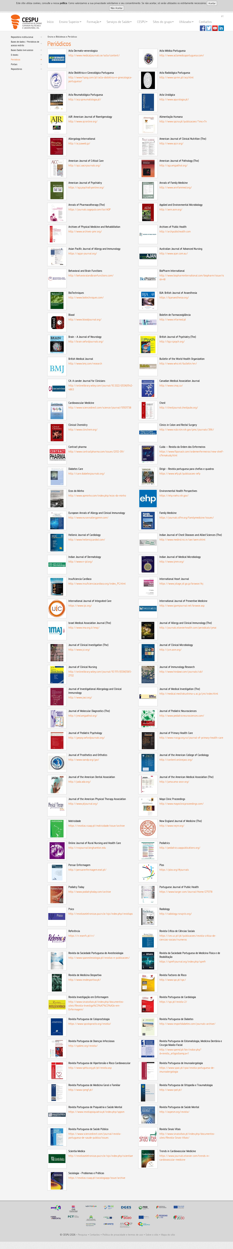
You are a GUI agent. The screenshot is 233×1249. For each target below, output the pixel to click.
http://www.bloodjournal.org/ (85, 319)
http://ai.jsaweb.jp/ (79, 143)
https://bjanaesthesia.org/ (174, 297)
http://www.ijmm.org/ (171, 561)
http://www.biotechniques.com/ (86, 297)
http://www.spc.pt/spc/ (172, 979)
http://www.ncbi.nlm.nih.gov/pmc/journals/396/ (186, 429)
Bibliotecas (61, 36)
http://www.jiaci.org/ (80, 697)
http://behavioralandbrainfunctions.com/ (91, 275)
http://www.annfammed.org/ (175, 187)
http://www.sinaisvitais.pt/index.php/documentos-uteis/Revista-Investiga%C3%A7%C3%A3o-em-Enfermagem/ (96, 1005)
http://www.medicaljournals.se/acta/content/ (94, 55)
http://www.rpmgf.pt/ (80, 1089)
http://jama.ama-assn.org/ (174, 781)
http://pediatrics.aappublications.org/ (179, 847)
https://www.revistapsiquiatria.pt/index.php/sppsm (96, 1111)
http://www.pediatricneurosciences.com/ (181, 715)
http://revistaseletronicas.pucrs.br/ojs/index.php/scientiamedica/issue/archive (111, 1156)
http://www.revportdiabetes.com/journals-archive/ (187, 1023)
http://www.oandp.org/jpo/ (83, 759)
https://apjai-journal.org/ (82, 253)
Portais (14, 64)
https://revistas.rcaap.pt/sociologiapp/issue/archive (96, 1178)
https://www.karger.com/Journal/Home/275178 (185, 891)
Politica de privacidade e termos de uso (122, 1234)
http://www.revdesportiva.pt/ (84, 979)
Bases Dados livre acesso (22, 50)
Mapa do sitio (168, 1234)
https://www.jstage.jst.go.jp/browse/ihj (181, 583)
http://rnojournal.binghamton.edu (87, 847)
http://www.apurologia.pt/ (174, 99)
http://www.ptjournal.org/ (83, 803)
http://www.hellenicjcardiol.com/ (86, 539)
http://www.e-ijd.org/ (80, 561)
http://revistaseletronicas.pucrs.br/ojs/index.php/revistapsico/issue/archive (110, 913)
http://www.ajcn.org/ (171, 143)
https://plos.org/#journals (174, 869)
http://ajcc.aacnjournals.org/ (84, 165)
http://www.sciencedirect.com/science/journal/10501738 (99, 407)
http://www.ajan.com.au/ (173, 253)
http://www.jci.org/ (79, 649)
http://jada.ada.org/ (79, 781)
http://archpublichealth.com (175, 231)
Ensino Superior (69, 22)
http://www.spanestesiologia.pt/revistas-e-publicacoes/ (99, 957)
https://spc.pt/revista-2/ (173, 1001)
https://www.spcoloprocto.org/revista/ (89, 1023)
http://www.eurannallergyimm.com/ (88, 517)
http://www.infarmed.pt (172, 319)
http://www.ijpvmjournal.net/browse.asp (181, 605)
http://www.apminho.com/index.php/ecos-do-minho (97, 495)
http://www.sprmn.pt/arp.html (176, 77)
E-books (14, 54)
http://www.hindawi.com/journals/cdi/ (181, 671)
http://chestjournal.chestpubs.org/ (178, 407)
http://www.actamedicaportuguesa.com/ (181, 55)
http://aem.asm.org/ (170, 209)
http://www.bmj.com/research (85, 363)
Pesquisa (82, 1234)
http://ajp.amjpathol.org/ (173, 165)
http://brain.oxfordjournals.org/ (86, 341)
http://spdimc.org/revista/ (83, 1045)
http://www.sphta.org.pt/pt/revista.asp (90, 1067)
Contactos (205, 22)
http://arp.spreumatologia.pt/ (84, 99)
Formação (93, 22)
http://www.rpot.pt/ (170, 1089)
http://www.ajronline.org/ (83, 121)
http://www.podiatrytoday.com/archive (89, 891)
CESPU (25, 22)
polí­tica (63, 3)
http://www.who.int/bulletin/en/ (178, 363)
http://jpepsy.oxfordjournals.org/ (86, 737)
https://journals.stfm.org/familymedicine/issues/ (186, 517)
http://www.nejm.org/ (171, 825)
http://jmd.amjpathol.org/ (82, 715)
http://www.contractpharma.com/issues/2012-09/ (96, 451)
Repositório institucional (22, 36)
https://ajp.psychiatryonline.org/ (86, 187)
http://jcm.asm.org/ (170, 649)
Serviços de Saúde (118, 22)
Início (50, 22)
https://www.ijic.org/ (80, 605)
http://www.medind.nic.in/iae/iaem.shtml (182, 539)
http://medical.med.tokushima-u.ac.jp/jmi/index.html (188, 693)
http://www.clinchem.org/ (83, 429)
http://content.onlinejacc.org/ (176, 759)
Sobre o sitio (152, 1234)
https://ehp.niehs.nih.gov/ (174, 495)
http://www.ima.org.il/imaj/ (84, 627)
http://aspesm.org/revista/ (174, 1111)
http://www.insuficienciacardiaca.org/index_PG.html (97, 583)
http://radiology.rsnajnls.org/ (175, 913)
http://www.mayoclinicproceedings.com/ (181, 803)
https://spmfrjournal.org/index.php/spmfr (182, 961)
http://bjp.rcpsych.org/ (172, 341)
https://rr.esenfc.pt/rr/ (81, 935)
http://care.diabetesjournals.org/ (86, 473)
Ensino (51, 36)
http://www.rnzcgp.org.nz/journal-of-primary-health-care (191, 737)
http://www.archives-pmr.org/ (85, 231)
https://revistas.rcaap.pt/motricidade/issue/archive (96, 825)
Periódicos (15, 59)
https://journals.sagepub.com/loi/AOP (89, 209)
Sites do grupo (162, 22)
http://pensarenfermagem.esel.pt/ (87, 869)
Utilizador (185, 22)
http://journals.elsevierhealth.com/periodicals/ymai (187, 627)
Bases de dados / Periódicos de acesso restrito (25, 43)
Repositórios (16, 68)
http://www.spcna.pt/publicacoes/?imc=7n (183, 121)
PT (222, 16)
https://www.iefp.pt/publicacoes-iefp (179, 473)
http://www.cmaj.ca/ (171, 385)
